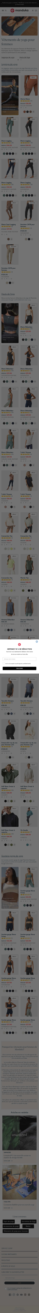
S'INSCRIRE (19, 668)
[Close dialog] (37, 641)
